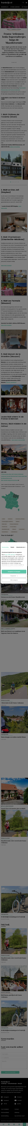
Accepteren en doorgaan (14, 571)
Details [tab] (12, 547)
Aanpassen (13, 575)
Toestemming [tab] (5, 547)
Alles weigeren (14, 580)
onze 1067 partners (10, 554)
